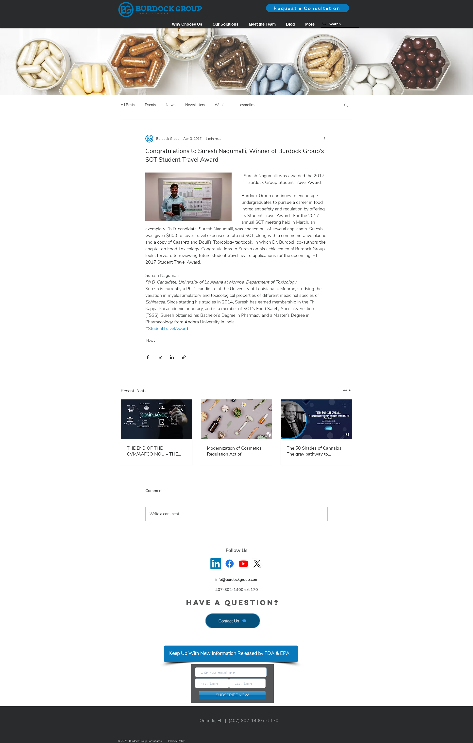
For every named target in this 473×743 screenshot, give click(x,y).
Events (150, 105)
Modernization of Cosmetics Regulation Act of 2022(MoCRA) (234, 451)
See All (347, 390)
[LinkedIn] (215, 563)
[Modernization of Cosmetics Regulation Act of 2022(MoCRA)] (236, 419)
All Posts (128, 105)
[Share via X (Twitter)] (159, 357)
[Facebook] (229, 563)
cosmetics (246, 105)
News (170, 105)
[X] (257, 563)
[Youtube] (243, 563)
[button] (225, 24)
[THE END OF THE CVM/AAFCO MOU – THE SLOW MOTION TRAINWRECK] (156, 419)
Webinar (222, 105)
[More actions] (325, 139)
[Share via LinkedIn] (171, 357)
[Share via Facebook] (147, 357)
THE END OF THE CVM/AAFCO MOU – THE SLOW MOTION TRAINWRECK (152, 451)
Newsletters (195, 105)
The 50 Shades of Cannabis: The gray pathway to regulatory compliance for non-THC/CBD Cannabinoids (315, 451)
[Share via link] (184, 357)
